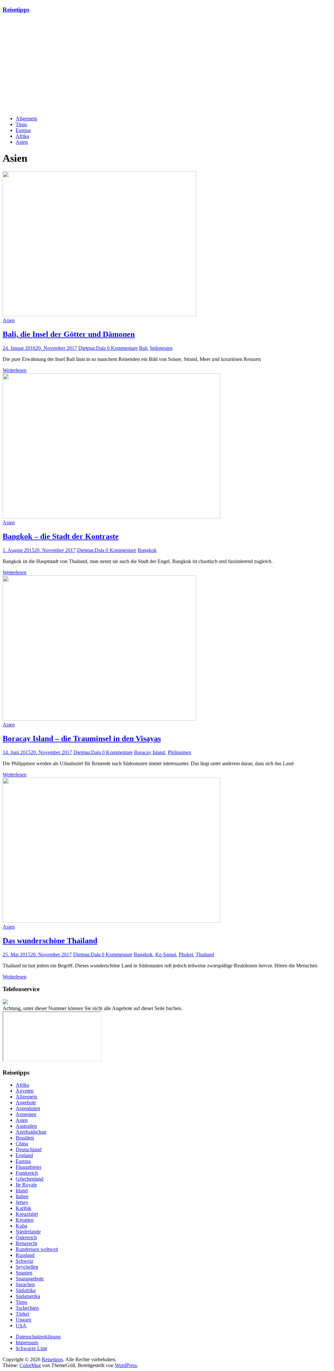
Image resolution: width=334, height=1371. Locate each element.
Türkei (22, 1314)
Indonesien (161, 348)
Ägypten (25, 1091)
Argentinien (28, 1108)
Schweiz (24, 1261)
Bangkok (147, 550)
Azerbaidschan (31, 1132)
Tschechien (27, 1308)
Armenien (26, 1114)
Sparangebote (30, 1278)
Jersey (22, 1202)
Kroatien (25, 1220)
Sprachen (25, 1284)
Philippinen (179, 752)
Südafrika (26, 1290)
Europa (23, 130)
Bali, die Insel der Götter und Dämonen (69, 334)
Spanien (24, 1272)
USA (21, 1325)
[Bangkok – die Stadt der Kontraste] (111, 516)
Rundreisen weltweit (37, 1249)
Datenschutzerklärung (38, 1336)
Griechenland (29, 1179)
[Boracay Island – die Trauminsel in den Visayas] (99, 719)
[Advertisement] (167, 65)
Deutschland (28, 1149)
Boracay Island (149, 752)
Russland (25, 1255)
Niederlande (28, 1231)
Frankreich (27, 1173)
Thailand (205, 954)
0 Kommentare (122, 348)
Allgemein (26, 118)
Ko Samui (165, 954)
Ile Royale (26, 1184)
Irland (22, 1190)
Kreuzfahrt (27, 1214)
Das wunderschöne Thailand (50, 940)
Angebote (26, 1102)
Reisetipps (16, 9)
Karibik (23, 1208)
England (24, 1155)
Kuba (21, 1226)
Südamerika (28, 1296)
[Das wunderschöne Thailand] (111, 921)
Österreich (26, 1237)
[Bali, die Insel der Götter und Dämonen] (99, 314)
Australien (26, 1126)
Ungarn (23, 1319)
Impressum (27, 1342)
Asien (22, 142)
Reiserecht (26, 1243)
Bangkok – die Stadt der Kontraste (61, 536)
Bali (143, 348)
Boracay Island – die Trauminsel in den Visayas (82, 738)
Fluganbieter (28, 1167)
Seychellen (27, 1267)
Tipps (21, 124)
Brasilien (25, 1137)
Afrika (22, 136)
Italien (22, 1196)
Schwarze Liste (31, 1348)
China (22, 1143)
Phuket (186, 954)
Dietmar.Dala (92, 348)
